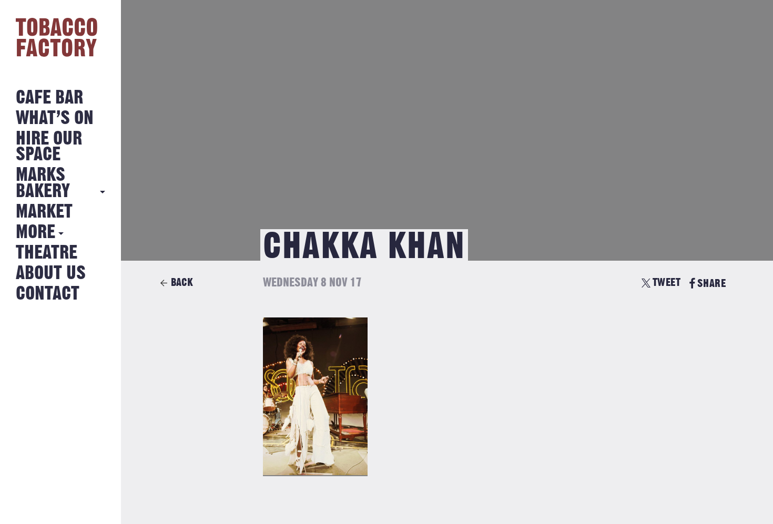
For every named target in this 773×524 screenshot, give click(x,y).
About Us (51, 273)
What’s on (55, 118)
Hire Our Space (49, 147)
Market (44, 212)
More (35, 232)
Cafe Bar (49, 98)
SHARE (711, 283)
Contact (47, 294)
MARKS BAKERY (43, 183)
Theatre (46, 253)
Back (182, 282)
